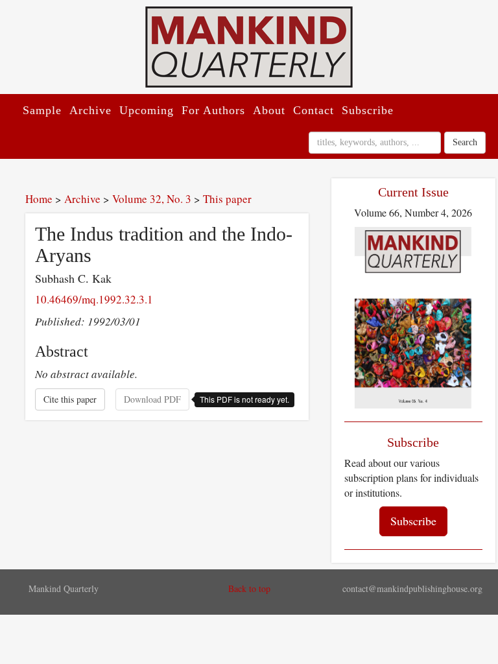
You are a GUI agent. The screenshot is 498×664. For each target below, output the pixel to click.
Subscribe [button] (413, 520)
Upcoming (146, 110)
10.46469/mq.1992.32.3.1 (94, 299)
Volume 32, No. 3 (151, 198)
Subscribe (368, 110)
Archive (90, 110)
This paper (227, 198)
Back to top (249, 588)
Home (39, 198)
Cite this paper (70, 399)
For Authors (213, 110)
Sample (42, 110)
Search (465, 142)
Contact (313, 110)
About (269, 110)
